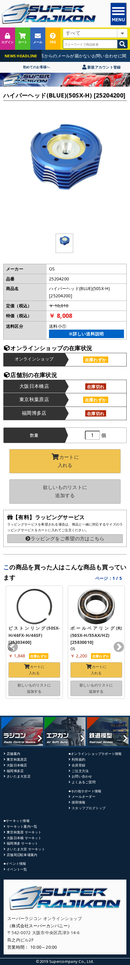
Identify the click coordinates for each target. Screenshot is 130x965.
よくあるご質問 (84, 782)
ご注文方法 (80, 770)
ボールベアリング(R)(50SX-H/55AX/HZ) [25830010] (96, 635)
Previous (13, 647)
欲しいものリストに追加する (65, 491)
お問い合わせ (82, 776)
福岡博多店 (15, 770)
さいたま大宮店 (19, 776)
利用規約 (78, 759)
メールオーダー (84, 796)
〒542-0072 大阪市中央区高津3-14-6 (43, 932)
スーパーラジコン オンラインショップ (44, 918)
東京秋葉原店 (17, 759)
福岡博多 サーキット (22, 843)
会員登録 (78, 765)
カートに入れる (68, 461)
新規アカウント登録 (103, 67)
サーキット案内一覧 (22, 826)
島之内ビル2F (20, 940)
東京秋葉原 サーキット (24, 832)
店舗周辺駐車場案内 (22, 854)
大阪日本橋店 (17, 765)
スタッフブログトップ (89, 808)
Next (119, 647)
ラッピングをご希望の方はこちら (67, 538)
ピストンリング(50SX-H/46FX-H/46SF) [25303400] (34, 635)
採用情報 (78, 802)
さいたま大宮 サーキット (26, 849)
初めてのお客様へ (36, 67)
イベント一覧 (17, 869)
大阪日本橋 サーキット (24, 838)
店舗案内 (13, 753)
